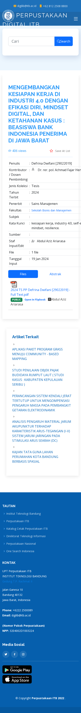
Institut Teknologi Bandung (23, 513)
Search (65, 41)
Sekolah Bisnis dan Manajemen (51, 210)
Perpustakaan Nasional (21, 543)
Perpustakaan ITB (17, 521)
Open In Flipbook (35, 299)
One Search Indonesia (20, 551)
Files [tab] (23, 274)
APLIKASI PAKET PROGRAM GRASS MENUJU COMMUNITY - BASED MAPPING (37, 354)
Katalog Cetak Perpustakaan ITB (27, 528)
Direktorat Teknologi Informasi (26, 536)
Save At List (62, 151)
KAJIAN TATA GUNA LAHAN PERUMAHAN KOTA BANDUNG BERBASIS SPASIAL (35, 457)
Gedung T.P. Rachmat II (17, 581)
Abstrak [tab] (55, 274)
